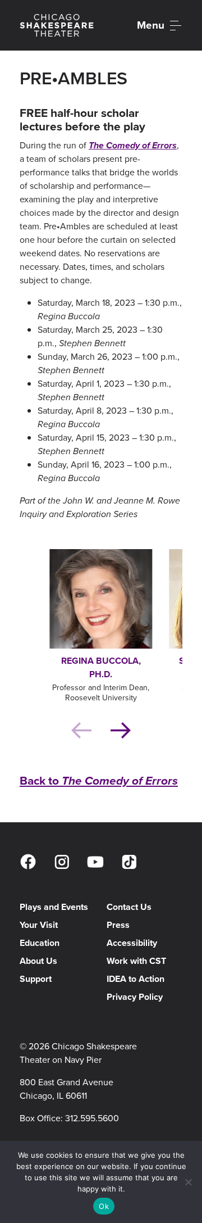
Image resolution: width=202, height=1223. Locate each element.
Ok (104, 1206)
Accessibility (132, 942)
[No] (188, 1182)
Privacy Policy (135, 996)
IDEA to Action (135, 978)
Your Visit (39, 924)
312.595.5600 (92, 1118)
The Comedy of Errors (133, 145)
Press (118, 924)
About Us (38, 960)
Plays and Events (54, 906)
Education (39, 942)
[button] (129, 730)
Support (36, 978)
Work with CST (136, 960)
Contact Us (129, 906)
